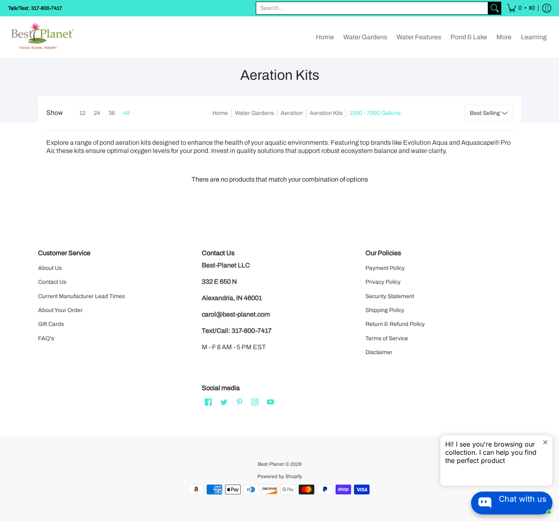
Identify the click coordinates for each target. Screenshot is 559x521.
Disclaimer (378, 352)
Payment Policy (385, 268)
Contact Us (52, 282)
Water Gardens (254, 113)
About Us (50, 268)
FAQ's (46, 338)
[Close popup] (545, 442)
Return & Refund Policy (395, 324)
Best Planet (271, 464)
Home (220, 113)
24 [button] (97, 113)
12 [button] (82, 113)
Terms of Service (386, 338)
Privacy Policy (383, 282)
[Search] (494, 8)
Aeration (292, 113)
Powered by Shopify (279, 476)
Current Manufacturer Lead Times (81, 296)
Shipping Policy (384, 310)
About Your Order (60, 310)
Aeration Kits (326, 113)
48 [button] (126, 113)
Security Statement (389, 296)
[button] (521, 8)
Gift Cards (51, 324)
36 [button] (111, 113)
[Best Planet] (43, 37)
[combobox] (372, 8)
